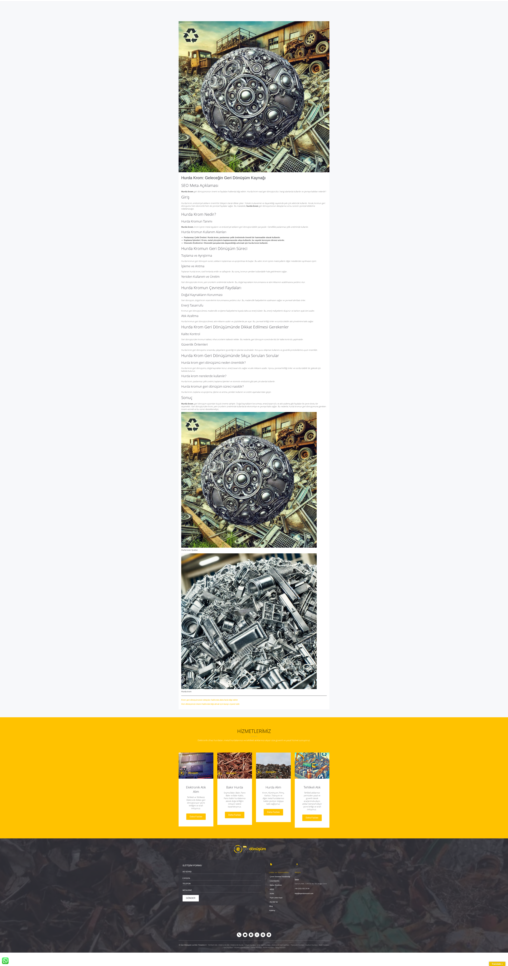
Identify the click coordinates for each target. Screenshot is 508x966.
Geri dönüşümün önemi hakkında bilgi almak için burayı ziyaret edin (210, 704)
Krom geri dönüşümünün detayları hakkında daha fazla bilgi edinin (209, 700)
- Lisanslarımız (274, 881)
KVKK (271, 894)
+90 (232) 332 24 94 (302, 889)
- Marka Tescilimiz (275, 885)
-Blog (271, 906)
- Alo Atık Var (273, 902)
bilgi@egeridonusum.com (304, 893)
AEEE (272, 889)
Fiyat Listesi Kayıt (276, 898)
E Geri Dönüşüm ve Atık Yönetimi (192, 945)
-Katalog (272, 910)
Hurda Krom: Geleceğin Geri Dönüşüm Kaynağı (223, 178)
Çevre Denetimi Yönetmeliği (280, 877)
